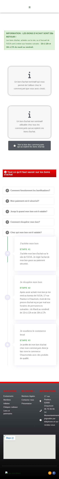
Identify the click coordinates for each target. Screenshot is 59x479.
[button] (28, 190)
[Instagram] (49, 473)
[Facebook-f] (54, 473)
